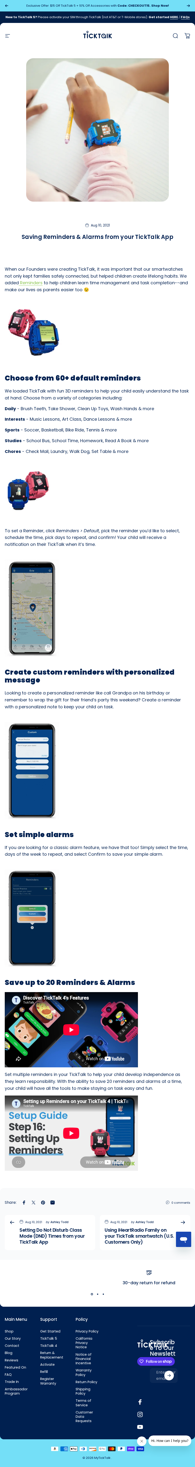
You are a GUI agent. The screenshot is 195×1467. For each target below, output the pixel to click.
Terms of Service (83, 1402)
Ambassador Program (16, 1391)
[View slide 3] (103, 1294)
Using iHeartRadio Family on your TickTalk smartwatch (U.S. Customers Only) (139, 1236)
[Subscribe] (169, 1375)
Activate (47, 1364)
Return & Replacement (51, 1355)
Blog (8, 1353)
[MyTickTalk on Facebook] (140, 1402)
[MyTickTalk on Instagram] (140, 1414)
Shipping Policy (83, 1391)
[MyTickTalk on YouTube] (140, 1427)
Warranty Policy (84, 1372)
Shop (9, 1331)
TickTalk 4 (48, 1345)
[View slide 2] (97, 1294)
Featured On (15, 1367)
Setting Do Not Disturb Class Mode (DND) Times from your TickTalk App (52, 1236)
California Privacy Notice (84, 1342)
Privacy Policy (87, 1331)
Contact (12, 1345)
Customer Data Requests (84, 1416)
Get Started (50, 1331)
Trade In (12, 1382)
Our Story (13, 1338)
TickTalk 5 (48, 1338)
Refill (44, 1372)
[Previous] (6, 5)
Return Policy (86, 1382)
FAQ (8, 1374)
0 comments (180, 1203)
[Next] (188, 5)
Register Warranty (48, 1381)
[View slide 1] (92, 1294)
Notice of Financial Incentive (84, 1358)
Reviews (11, 1360)
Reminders (31, 283)
